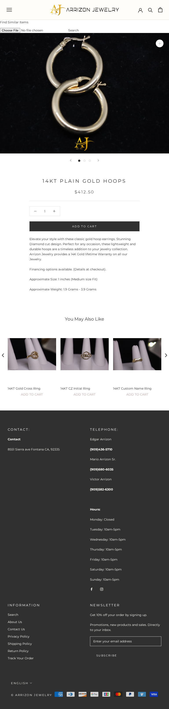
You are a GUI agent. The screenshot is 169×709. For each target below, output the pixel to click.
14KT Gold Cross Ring (24, 388)
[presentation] (3, 355)
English (19, 683)
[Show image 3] (90, 161)
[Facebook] (91, 589)
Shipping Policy (20, 644)
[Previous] (70, 160)
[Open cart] (160, 9)
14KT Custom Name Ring (132, 388)
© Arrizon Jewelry (31, 695)
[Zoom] (159, 43)
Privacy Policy (18, 636)
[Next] (98, 160)
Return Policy (18, 651)
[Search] (150, 9)
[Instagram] (101, 589)
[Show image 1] (79, 161)
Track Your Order (21, 658)
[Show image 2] (84, 161)
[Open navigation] (9, 10)
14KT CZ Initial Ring (75, 388)
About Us (15, 622)
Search (73, 30)
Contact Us (16, 629)
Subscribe (106, 655)
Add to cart (32, 394)
